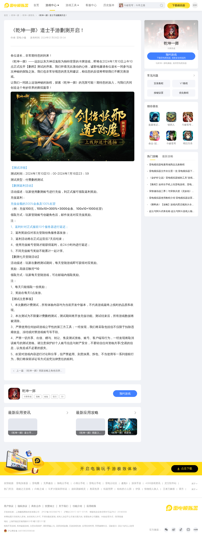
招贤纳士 (49, 506)
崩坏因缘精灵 (78, 489)
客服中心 (91, 5)
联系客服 (119, 516)
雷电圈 (35, 483)
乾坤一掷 (15, 15)
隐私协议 (22, 506)
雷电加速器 (22, 483)
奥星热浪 (94, 489)
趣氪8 (124, 483)
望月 (181, 489)
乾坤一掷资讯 (28, 15)
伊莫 (138, 489)
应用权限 (91, 506)
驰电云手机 (63, 483)
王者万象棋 (169, 489)
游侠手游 (136, 483)
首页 (36, 5)
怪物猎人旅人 (151, 489)
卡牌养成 (171, 48)
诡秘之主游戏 (23, 489)
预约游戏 (125, 393)
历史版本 (108, 5)
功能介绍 (77, 506)
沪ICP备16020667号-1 (52, 512)
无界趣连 (48, 483)
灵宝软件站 (170, 483)
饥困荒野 (108, 489)
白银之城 (39, 489)
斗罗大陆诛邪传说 (57, 489)
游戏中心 (51, 5)
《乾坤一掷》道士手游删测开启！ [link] (52, 15)
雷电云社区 (111, 483)
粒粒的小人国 (124, 489)
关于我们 (63, 506)
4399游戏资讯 (152, 483)
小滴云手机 (79, 483)
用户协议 (8, 506)
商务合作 (36, 506)
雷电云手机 (95, 483)
